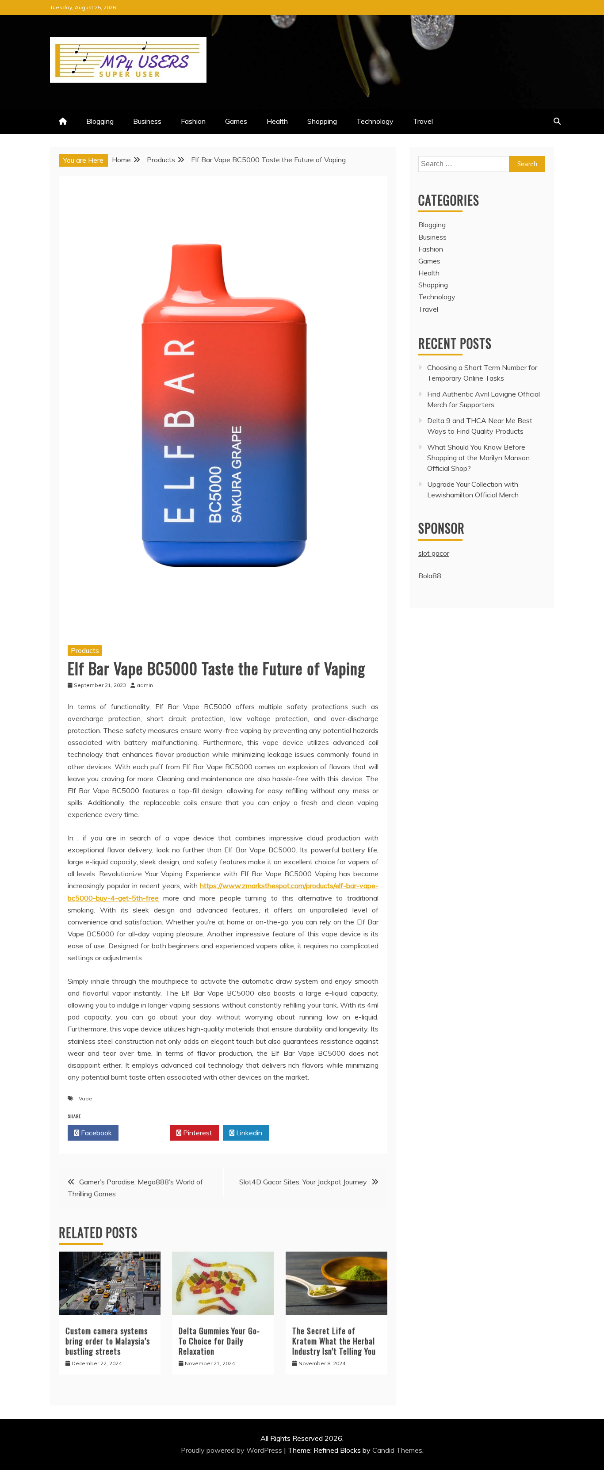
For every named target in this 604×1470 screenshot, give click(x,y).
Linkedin (248, 1132)
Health (277, 121)
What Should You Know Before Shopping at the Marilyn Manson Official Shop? (478, 458)
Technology (375, 121)
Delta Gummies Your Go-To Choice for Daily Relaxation (219, 1341)
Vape (85, 1098)
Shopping (322, 121)
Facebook (95, 1132)
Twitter (146, 1132)
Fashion (193, 121)
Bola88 (429, 575)
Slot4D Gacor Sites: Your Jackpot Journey (303, 1181)
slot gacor (433, 553)
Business (147, 121)
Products (85, 650)
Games (236, 121)
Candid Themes (397, 1450)
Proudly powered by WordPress (232, 1450)
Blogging (100, 121)
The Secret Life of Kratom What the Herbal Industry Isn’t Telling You (334, 1341)
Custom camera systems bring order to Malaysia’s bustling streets (107, 1341)
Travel (423, 121)
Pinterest (196, 1132)
